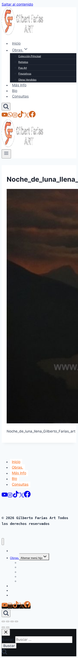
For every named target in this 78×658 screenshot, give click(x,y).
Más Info (19, 85)
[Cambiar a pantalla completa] (7, 621)
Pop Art (22, 67)
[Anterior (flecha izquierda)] (3, 627)
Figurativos (24, 73)
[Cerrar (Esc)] (16, 621)
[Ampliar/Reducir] (3, 621)
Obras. (17, 467)
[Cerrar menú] (3, 541)
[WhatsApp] (9, 116)
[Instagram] (14, 116)
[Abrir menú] (6, 153)
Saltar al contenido (17, 4)
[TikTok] (20, 116)
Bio (14, 91)
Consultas (20, 96)
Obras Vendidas (27, 79)
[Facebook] (32, 116)
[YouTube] (4, 116)
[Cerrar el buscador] (6, 632)
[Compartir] (12, 621)
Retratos (23, 62)
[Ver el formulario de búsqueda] (6, 106)
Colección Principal (29, 56)
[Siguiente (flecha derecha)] (7, 627)
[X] (26, 116)
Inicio (16, 43)
